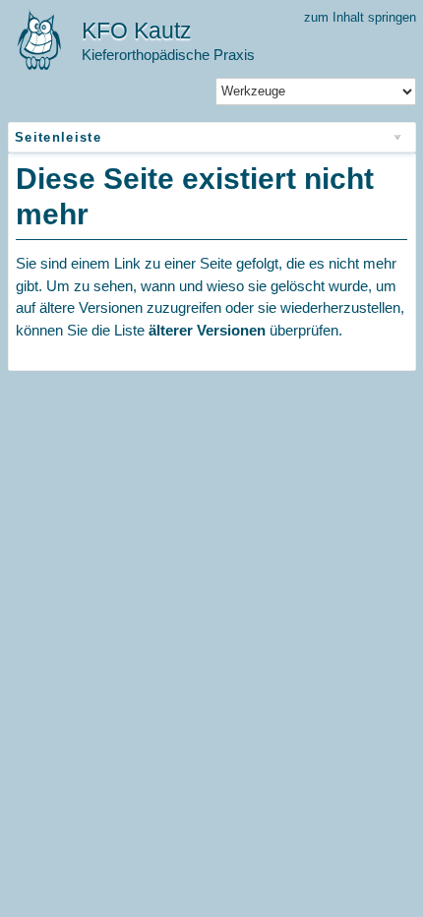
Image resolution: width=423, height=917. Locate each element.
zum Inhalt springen (360, 17)
